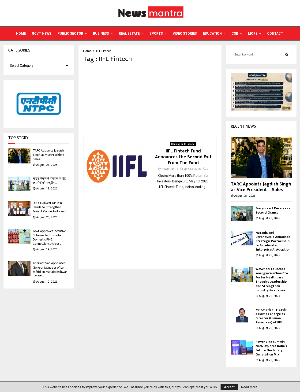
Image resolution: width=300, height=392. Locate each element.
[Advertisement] (150, 100)
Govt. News (41, 33)
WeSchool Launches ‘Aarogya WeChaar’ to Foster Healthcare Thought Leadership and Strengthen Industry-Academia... (271, 279)
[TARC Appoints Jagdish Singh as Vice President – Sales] (19, 155)
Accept (229, 387)
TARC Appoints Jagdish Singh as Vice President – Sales (50, 155)
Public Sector (70, 33)
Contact (275, 33)
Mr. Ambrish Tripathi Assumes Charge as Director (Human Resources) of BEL (271, 316)
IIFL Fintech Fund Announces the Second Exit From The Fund (183, 157)
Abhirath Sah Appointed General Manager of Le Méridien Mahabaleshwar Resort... (50, 269)
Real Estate (129, 33)
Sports (156, 33)
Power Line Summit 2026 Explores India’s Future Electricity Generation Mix (271, 348)
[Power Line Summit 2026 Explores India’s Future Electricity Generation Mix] (242, 347)
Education (212, 33)
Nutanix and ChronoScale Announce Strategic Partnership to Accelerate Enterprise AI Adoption (272, 241)
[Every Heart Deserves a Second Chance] (242, 213)
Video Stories (185, 33)
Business (101, 33)
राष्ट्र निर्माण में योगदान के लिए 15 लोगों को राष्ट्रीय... (49, 180)
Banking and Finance (183, 144)
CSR (235, 33)
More (252, 33)
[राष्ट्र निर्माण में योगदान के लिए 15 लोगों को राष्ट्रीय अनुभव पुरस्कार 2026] (19, 184)
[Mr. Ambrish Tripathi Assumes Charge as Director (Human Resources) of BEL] (242, 315)
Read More (249, 387)
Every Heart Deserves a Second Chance (273, 210)
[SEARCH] (287, 54)
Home (21, 33)
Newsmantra (169, 168)
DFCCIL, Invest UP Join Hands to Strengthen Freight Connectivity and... (50, 207)
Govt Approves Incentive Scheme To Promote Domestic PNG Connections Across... (49, 237)
